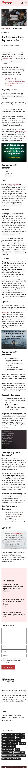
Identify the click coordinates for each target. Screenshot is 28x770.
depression (6, 45)
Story (3, 720)
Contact (10, 715)
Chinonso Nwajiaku (17, 28)
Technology (16, 758)
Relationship (11, 746)
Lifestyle (4, 740)
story (3, 758)
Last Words (8, 85)
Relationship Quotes (8, 749)
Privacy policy (5, 717)
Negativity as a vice (11, 78)
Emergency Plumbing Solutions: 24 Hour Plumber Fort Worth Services (13, 601)
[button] (22, 3)
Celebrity (10, 734)
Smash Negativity (19, 752)
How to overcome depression (13, 83)
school (17, 749)
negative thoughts (15, 516)
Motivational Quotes (14, 740)
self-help (4, 752)
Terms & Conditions (18, 717)
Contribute (9, 720)
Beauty (4, 734)
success (9, 758)
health (18, 737)
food (23, 734)
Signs (10, 752)
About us (4, 715)
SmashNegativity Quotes (9, 755)
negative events (21, 131)
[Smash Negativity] (6, 3)
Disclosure (18, 715)
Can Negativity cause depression (15, 81)
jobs (23, 737)
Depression (4, 312)
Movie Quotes (6, 743)
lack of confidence (14, 184)
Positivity (18, 45)
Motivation (5, 32)
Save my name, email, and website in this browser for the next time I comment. (14, 660)
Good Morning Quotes (8, 737)
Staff (4, 593)
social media (21, 755)
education (17, 734)
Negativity (13, 45)
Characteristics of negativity (13, 80)
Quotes (4, 746)
